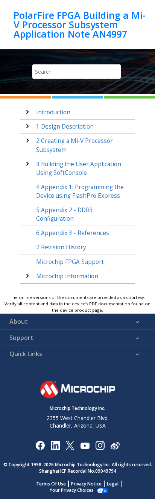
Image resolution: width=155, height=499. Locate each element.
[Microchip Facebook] (40, 445)
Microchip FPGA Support (70, 262)
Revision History (61, 247)
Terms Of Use (51, 484)
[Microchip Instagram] (100, 445)
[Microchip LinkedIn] (55, 445)
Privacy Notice (86, 484)
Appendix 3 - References (72, 233)
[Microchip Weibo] (115, 445)
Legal (113, 484)
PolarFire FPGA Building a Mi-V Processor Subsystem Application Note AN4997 (80, 24)
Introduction (53, 112)
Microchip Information (67, 276)
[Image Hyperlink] (85, 445)
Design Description (65, 126)
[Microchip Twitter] (69, 445)
